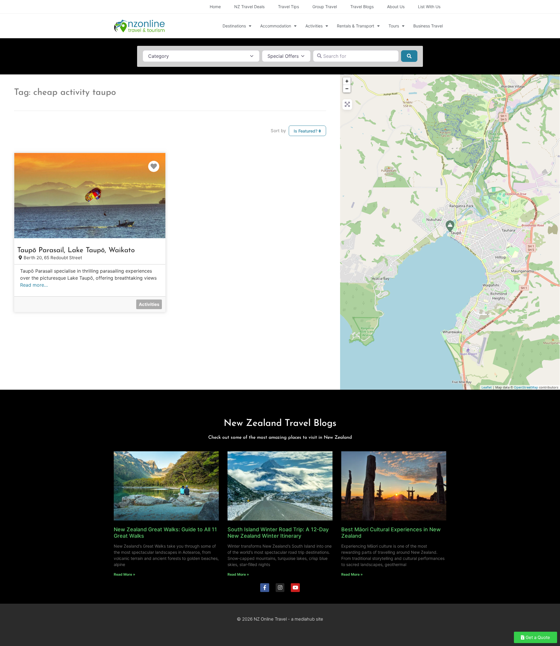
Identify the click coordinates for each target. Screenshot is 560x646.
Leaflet (487, 387)
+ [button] (347, 81)
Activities (314, 25)
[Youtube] (295, 587)
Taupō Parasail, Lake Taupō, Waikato (76, 250)
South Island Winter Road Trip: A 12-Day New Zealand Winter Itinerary (278, 532)
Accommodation (275, 25)
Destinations (234, 25)
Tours (393, 25)
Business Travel (428, 25)
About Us (396, 6)
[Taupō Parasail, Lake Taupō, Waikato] (450, 226)
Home (215, 6)
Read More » (124, 574)
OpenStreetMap (526, 387)
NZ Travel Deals (249, 6)
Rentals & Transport (355, 25)
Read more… (34, 285)
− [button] (347, 89)
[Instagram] (280, 587)
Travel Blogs (362, 6)
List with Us (429, 6)
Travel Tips (288, 6)
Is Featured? (306, 130)
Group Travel (324, 6)
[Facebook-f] (264, 587)
